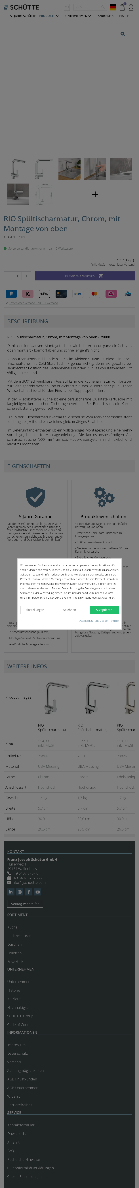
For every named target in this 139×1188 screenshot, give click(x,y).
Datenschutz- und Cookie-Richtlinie (99, 620)
